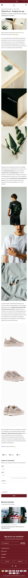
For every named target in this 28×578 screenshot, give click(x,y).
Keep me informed (22, 543)
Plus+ (20, 575)
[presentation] (26, 515)
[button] (2, 5)
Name (2, 466)
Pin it (19, 454)
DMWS (16, 575)
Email (2, 472)
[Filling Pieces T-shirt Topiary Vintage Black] (14, 205)
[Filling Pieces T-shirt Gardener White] (14, 243)
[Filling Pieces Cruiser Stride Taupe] (14, 340)
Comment (3, 480)
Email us (20, 561)
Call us (7, 561)
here (15, 446)
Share (5, 454)
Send (14, 495)
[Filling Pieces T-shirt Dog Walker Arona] (14, 281)
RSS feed (23, 575)
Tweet (12, 454)
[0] (25, 1)
